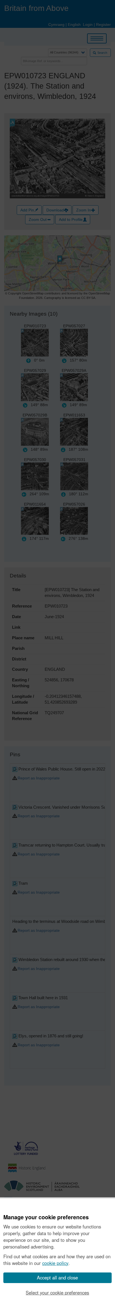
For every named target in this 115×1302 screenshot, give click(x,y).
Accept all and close (57, 1277)
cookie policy (55, 1263)
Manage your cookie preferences (46, 1217)
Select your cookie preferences (57, 1292)
